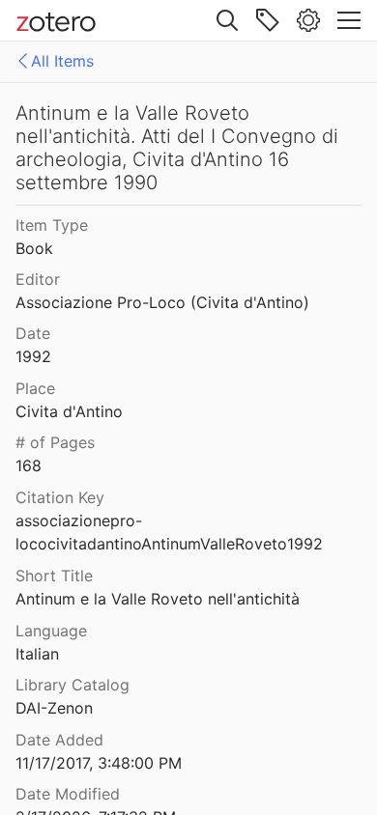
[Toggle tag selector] (267, 20)
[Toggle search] (227, 20)
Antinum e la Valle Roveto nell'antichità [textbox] (157, 598)
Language (51, 630)
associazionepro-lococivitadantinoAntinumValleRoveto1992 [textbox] (169, 532)
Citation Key (59, 497)
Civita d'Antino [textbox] (69, 411)
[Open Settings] (308, 20)
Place (35, 388)
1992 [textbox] (33, 356)
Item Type (51, 225)
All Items (62, 60)
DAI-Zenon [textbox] (54, 707)
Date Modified (67, 793)
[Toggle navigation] (349, 20)
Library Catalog (72, 684)
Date (32, 333)
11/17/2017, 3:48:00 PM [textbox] (98, 763)
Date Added (59, 739)
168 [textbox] (28, 465)
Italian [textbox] (37, 653)
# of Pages (55, 442)
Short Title (54, 575)
